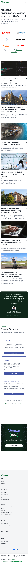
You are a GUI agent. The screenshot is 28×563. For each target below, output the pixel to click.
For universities (4, 494)
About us (3, 481)
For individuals (4, 523)
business (19, 50)
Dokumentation (4, 541)
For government (4, 496)
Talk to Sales (14, 353)
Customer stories (5, 499)
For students (4, 526)
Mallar (2, 508)
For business (4, 492)
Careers (3, 483)
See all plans (8, 403)
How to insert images (6, 514)
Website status (4, 545)
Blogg (2, 485)
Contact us (3, 543)
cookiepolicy (12, 559)
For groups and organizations (7, 525)
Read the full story (14, 315)
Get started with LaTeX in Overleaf (8, 506)
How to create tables (5, 516)
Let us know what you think (7, 534)
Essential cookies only (7, 561)
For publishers (4, 497)
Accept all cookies (17, 561)
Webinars (3, 510)
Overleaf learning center (6, 512)
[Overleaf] (5, 2)
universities (14, 52)
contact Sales (17, 403)
